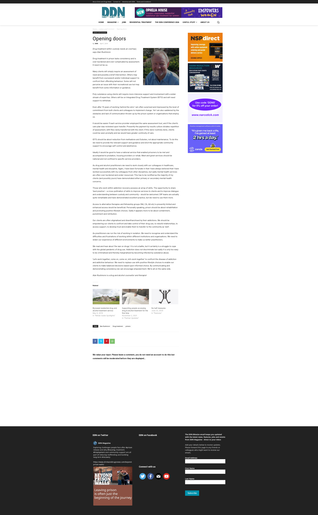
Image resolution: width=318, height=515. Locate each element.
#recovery (106, 457)
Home (95, 29)
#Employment (99, 452)
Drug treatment (118, 326)
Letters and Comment (106, 29)
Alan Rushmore (105, 326)
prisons (128, 326)
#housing (111, 450)
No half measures (158, 308)
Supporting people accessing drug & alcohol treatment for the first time (135, 310)
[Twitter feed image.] (112, 486)
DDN (96, 43)
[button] (218, 22)
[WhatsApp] (112, 341)
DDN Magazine (104, 443)
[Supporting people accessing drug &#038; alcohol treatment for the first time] (135, 296)
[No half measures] (164, 296)
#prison (129, 447)
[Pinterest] (106, 341)
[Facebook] (95, 341)
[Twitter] (100, 341)
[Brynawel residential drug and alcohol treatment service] (106, 296)
